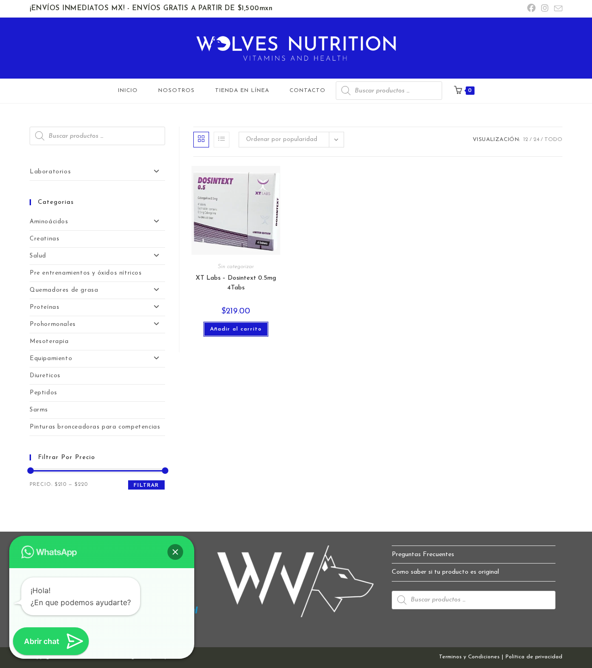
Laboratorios (50, 172)
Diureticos (45, 376)
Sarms (39, 410)
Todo (553, 139)
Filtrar (146, 485)
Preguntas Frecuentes (423, 554)
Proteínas (44, 307)
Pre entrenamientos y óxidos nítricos (86, 273)
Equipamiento (51, 358)
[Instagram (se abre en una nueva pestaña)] (544, 9)
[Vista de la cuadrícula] (201, 139)
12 (525, 139)
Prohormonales (53, 324)
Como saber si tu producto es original (445, 572)
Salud (38, 256)
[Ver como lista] (221, 139)
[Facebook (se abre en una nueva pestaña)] (531, 9)
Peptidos (43, 393)
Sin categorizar (236, 267)
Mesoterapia (49, 341)
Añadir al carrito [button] (236, 329)
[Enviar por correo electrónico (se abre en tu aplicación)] (556, 9)
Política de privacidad (534, 657)
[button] (175, 552)
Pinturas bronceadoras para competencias (95, 427)
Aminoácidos (49, 222)
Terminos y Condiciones (469, 657)
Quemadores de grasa (64, 290)
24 (536, 139)
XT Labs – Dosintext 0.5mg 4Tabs (236, 283)
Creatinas (44, 239)
